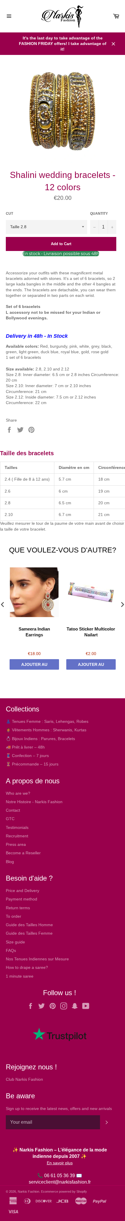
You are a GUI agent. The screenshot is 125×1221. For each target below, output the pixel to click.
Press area (16, 844)
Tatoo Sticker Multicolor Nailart (91, 631)
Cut (9, 214)
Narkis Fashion (28, 1191)
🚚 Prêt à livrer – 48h (25, 747)
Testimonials (17, 827)
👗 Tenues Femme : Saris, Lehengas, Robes (47, 721)
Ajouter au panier (34, 666)
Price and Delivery (22, 890)
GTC (10, 818)
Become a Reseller (23, 853)
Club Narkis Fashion (24, 1079)
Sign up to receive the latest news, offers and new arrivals (59, 1108)
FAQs (11, 950)
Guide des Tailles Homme (29, 924)
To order (13, 916)
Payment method (21, 899)
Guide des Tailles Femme (29, 933)
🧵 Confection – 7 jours (27, 755)
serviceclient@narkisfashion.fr (60, 1182)
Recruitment (17, 836)
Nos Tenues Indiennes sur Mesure (37, 959)
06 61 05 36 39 (59, 1175)
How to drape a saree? (27, 967)
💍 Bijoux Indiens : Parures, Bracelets (40, 738)
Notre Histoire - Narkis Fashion (34, 801)
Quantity (99, 214)
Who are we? (18, 793)
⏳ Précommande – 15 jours (32, 764)
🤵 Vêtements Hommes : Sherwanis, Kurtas (46, 730)
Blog (10, 861)
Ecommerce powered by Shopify (64, 1191)
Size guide (15, 942)
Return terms (18, 907)
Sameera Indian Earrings (34, 631)
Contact (13, 810)
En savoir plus (60, 1163)
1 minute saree (19, 976)
